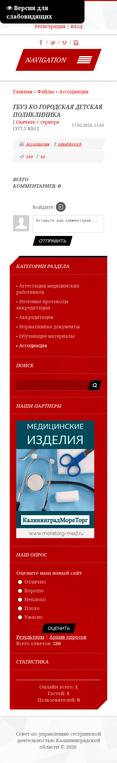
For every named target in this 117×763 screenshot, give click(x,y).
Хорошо (34, 590)
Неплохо (35, 599)
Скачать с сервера (37, 121)
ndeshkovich (70, 144)
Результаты (30, 636)
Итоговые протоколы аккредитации (42, 304)
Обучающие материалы (47, 336)
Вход (77, 26)
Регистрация (50, 26)
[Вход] (61, 207)
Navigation (46, 59)
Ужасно (33, 617)
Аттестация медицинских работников (47, 289)
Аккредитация (36, 317)
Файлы (45, 91)
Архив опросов (67, 636)
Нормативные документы (49, 326)
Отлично (35, 581)
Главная (22, 91)
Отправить (52, 240)
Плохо (32, 608)
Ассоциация (73, 91)
